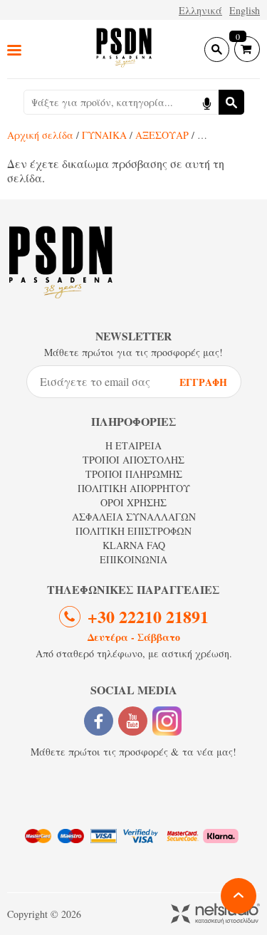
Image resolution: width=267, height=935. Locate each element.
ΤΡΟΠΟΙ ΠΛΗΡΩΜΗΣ (133, 474)
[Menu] (14, 49)
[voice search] (206, 102)
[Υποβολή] (231, 102)
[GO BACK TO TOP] (238, 896)
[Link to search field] (216, 49)
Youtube (132, 721)
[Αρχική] (123, 49)
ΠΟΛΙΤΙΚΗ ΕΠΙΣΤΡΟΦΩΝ (133, 531)
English (244, 10)
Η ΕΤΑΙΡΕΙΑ (133, 445)
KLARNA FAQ (134, 545)
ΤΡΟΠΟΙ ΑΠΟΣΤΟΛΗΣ (133, 459)
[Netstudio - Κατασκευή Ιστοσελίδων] (215, 914)
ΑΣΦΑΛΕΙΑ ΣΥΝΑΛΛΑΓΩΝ (134, 516)
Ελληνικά (200, 10)
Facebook (98, 721)
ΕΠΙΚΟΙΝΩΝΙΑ (133, 559)
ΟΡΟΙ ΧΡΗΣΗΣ (133, 502)
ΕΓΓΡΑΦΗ (203, 382)
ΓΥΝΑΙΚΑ (104, 135)
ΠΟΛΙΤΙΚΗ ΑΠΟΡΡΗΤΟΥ (134, 488)
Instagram (167, 721)
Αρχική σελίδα (40, 135)
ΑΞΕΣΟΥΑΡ (162, 135)
